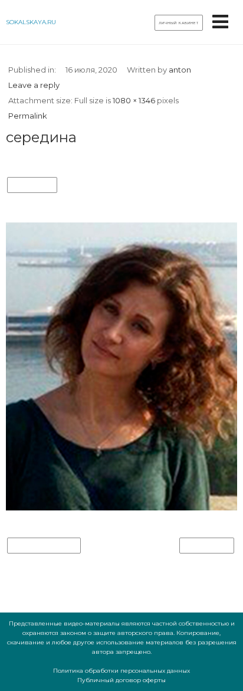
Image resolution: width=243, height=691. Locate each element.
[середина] (121, 507)
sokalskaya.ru (31, 22)
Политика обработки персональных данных (121, 670)
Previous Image (44, 546)
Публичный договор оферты (121, 680)
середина (32, 185)
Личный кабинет (179, 23)
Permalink (27, 115)
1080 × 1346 (134, 100)
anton (180, 69)
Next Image (206, 546)
